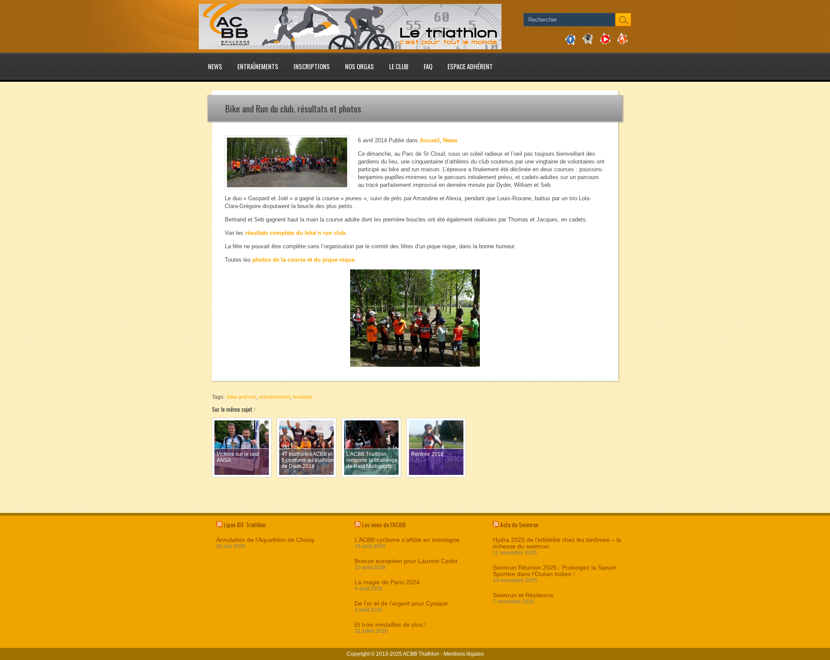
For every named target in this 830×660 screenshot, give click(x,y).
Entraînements (257, 66)
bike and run (241, 397)
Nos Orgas (359, 66)
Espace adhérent (470, 66)
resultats (303, 397)
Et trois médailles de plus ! (390, 625)
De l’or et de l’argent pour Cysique (401, 603)
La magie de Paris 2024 (387, 582)
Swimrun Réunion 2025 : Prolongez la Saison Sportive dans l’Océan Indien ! (554, 570)
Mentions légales (464, 654)
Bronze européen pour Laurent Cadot (405, 561)
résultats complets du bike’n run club (295, 233)
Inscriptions (312, 66)
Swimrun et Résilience (523, 595)
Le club (399, 66)
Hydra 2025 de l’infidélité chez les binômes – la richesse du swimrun (557, 543)
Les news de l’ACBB (384, 524)
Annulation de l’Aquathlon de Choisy (265, 540)
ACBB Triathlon (421, 654)
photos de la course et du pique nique (303, 259)
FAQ (428, 66)
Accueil (430, 140)
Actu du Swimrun (519, 524)
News (215, 66)
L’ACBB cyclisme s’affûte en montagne (407, 540)
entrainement (274, 397)
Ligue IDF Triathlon (244, 524)
